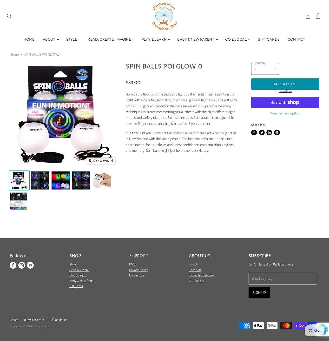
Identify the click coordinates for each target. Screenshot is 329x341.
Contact (296, 39)
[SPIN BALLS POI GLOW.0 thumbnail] (19, 180)
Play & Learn (154, 39)
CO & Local (236, 39)
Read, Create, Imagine (110, 39)
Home (29, 39)
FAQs (132, 264)
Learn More (285, 91)
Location (195, 270)
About (49, 39)
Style (72, 39)
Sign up (259, 292)
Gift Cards (268, 39)
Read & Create (79, 270)
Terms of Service (34, 320)
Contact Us (136, 275)
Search (14, 320)
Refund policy (58, 320)
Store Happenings (201, 275)
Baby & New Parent (196, 39)
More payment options (285, 113)
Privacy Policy (138, 270)
